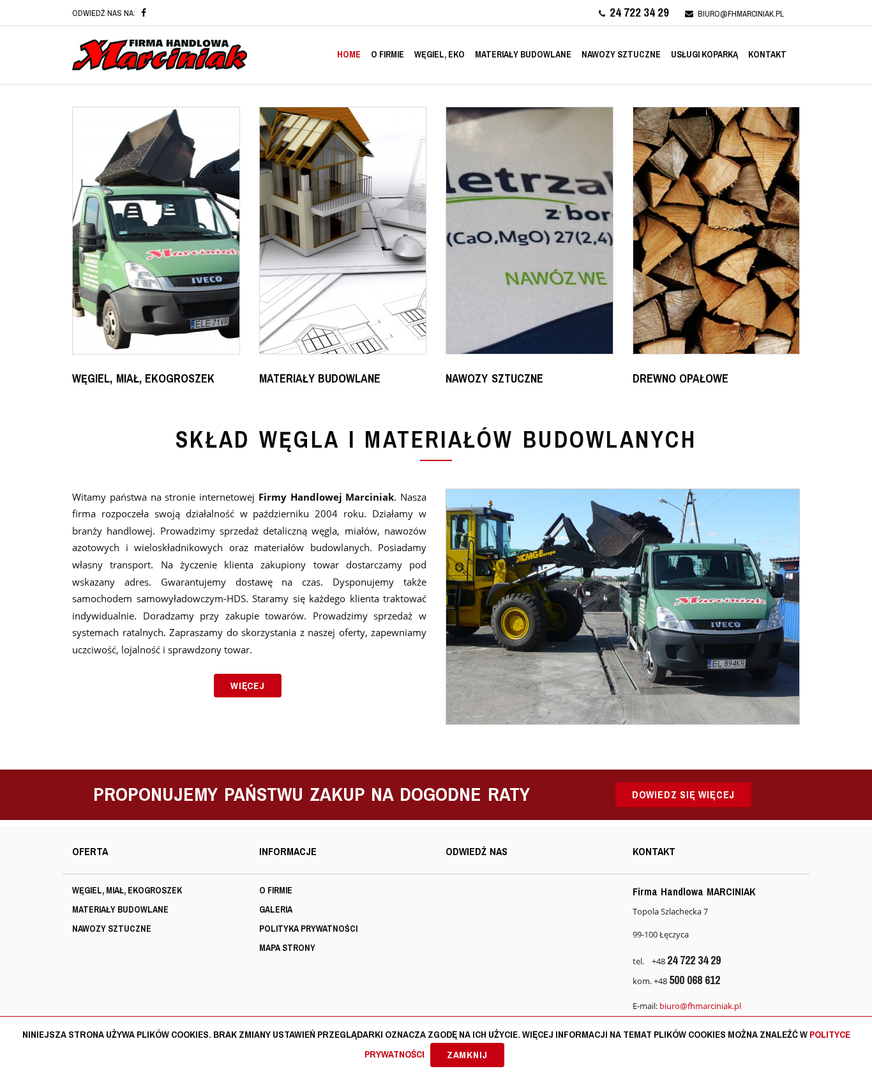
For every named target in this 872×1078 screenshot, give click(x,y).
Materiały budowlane (523, 54)
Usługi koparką (704, 54)
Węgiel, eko (439, 54)
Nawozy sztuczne (621, 54)
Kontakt (767, 54)
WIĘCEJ (247, 685)
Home (349, 54)
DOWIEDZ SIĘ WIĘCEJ (683, 794)
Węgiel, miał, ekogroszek (127, 890)
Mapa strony (287, 947)
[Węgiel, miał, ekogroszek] (156, 230)
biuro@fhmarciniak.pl (741, 13)
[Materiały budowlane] (343, 230)
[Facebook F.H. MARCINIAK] (143, 12)
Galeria (275, 909)
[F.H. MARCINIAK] (159, 55)
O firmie (387, 54)
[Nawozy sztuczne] (529, 230)
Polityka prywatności (308, 928)
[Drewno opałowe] (717, 230)
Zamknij (467, 1054)
